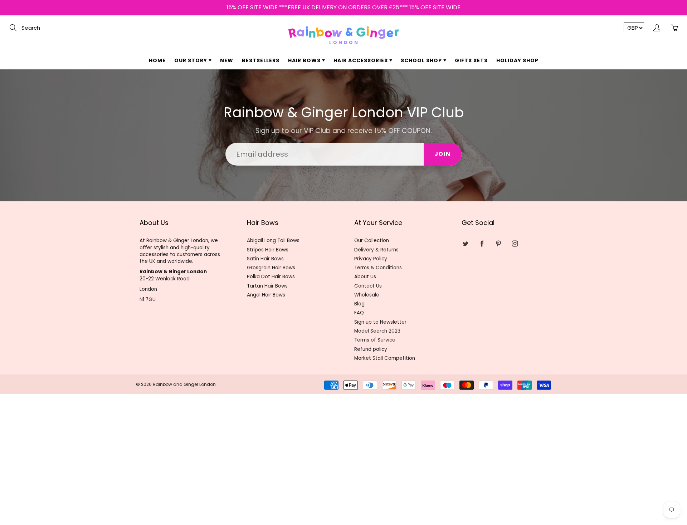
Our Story (191, 60)
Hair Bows (305, 60)
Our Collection (371, 240)
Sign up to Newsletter (380, 322)
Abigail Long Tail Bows (273, 240)
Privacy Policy (370, 258)
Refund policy (370, 349)
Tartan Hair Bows (267, 286)
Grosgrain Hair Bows (271, 267)
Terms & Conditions (378, 267)
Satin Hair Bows (265, 258)
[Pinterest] (498, 243)
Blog (359, 303)
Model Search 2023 (377, 331)
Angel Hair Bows (266, 294)
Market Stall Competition (384, 358)
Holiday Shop (517, 60)
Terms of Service (374, 340)
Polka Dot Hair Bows (271, 276)
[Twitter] (465, 243)
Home (157, 60)
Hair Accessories (361, 60)
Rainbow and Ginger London (184, 384)
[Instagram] (514, 243)
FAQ (359, 312)
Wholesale (366, 294)
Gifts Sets (471, 60)
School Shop (422, 60)
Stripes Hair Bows (267, 249)
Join (442, 154)
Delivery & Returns (376, 249)
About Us (365, 276)
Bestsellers (260, 60)
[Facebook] (482, 243)
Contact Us (368, 286)
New (226, 60)
